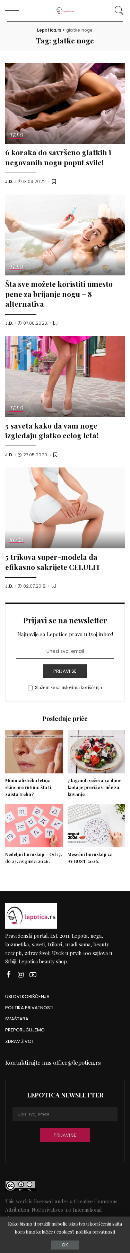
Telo (16, 136)
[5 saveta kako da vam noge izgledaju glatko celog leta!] (65, 376)
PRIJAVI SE (65, 671)
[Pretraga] (118, 10)
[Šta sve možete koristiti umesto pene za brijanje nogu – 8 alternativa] (65, 234)
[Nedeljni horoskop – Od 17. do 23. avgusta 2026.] (34, 825)
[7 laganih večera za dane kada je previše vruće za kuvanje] (96, 751)
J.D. (9, 182)
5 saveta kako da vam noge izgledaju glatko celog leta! (51, 430)
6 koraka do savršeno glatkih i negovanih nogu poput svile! (58, 157)
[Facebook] (8, 975)
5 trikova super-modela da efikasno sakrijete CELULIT (53, 562)
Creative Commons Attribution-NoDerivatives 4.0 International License (61, 1210)
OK (65, 1245)
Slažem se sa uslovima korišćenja (68, 687)
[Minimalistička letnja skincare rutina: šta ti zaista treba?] (34, 751)
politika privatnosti (95, 1232)
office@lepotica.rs (77, 1062)
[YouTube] (32, 975)
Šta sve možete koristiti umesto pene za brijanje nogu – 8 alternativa (59, 293)
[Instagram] (20, 975)
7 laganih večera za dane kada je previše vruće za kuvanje (94, 787)
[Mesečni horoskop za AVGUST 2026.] (96, 825)
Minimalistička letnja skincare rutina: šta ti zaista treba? (28, 787)
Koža (16, 540)
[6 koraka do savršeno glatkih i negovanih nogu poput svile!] (65, 103)
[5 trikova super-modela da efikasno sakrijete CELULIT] (65, 507)
